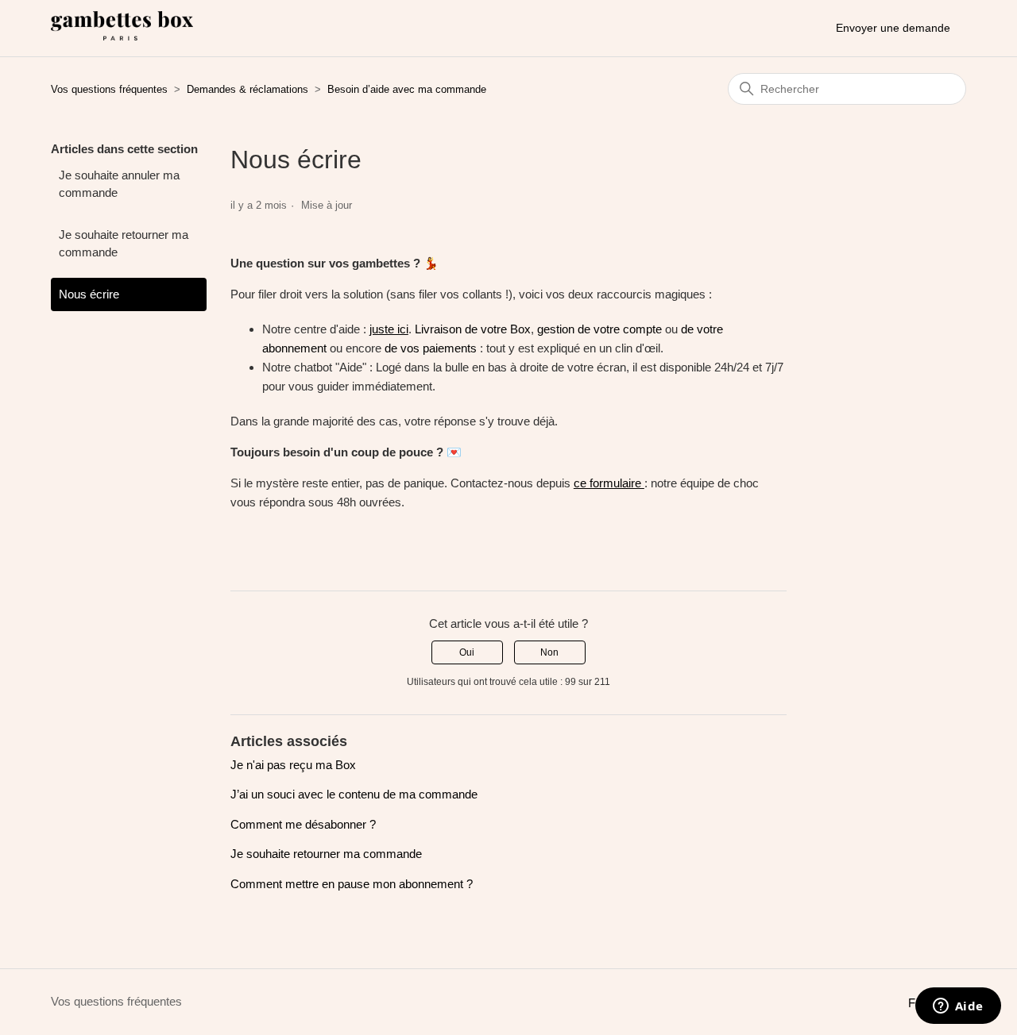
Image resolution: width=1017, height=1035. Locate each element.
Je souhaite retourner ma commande (123, 244)
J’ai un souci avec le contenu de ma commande (354, 794)
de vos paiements (431, 348)
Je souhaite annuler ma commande (119, 184)
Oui (466, 652)
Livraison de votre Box (473, 329)
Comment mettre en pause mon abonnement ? (351, 884)
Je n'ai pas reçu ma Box (293, 764)
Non (549, 652)
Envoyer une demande (893, 27)
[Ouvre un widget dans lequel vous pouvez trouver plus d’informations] (958, 1007)
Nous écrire (89, 294)
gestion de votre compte (599, 329)
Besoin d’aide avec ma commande (406, 89)
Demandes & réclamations (247, 89)
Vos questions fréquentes (109, 89)
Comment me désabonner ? (303, 824)
